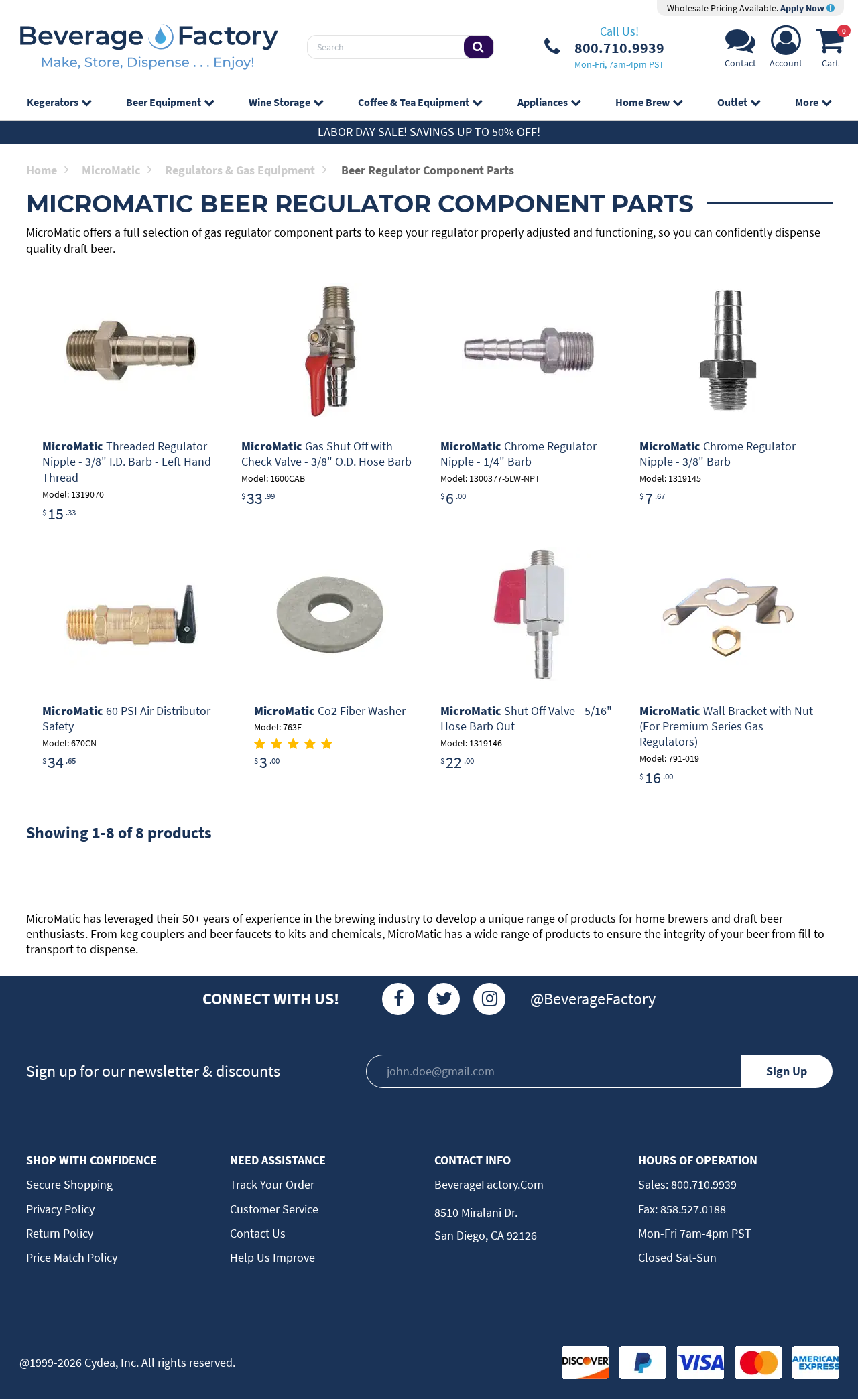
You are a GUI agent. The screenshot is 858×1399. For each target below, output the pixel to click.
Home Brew (642, 102)
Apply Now (803, 8)
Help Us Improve (272, 1257)
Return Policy (59, 1233)
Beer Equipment (163, 102)
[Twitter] (444, 999)
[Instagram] (489, 999)
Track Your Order (272, 1184)
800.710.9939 (702, 1184)
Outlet (732, 102)
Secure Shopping (69, 1184)
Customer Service (274, 1209)
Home (41, 170)
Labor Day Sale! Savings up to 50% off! (429, 131)
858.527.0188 (692, 1209)
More (806, 102)
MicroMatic (111, 170)
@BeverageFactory (593, 998)
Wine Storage (279, 102)
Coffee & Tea (413, 102)
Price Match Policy (71, 1257)
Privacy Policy (60, 1209)
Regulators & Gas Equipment (240, 170)
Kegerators (52, 102)
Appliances (542, 102)
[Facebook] (398, 999)
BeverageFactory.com (489, 1184)
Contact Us (258, 1233)
